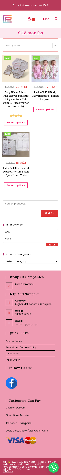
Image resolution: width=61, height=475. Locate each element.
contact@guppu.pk (26, 324)
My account (12, 353)
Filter (52, 244)
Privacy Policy (14, 341)
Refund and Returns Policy (21, 347)
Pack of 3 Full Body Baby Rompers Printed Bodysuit (45, 96)
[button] (18, 59)
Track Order (13, 359)
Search (49, 213)
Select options (16, 122)
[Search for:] (55, 19)
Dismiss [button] (8, 471)
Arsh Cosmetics (24, 284)
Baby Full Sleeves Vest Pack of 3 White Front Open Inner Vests (16, 172)
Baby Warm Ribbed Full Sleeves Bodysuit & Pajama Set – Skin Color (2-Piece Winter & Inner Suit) (16, 99)
